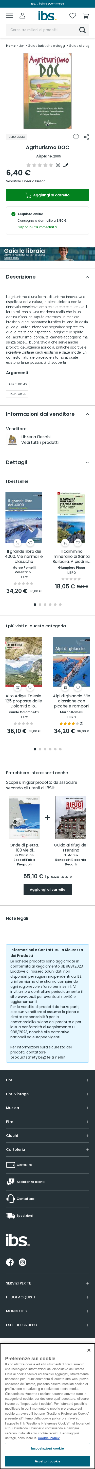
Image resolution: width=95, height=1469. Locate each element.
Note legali (17, 918)
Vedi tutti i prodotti (40, 442)
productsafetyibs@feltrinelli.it (38, 1057)
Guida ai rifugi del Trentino (70, 848)
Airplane (44, 156)
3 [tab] (45, 605)
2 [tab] (40, 605)
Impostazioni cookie (47, 1448)
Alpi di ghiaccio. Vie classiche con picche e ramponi (71, 701)
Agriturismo (18, 384)
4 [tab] (50, 605)
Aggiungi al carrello (51, 195)
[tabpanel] (48, 91)
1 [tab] (48, 125)
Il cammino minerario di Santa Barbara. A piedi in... (71, 556)
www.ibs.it (27, 996)
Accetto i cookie (47, 1461)
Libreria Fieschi (34, 181)
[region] (47, 1406)
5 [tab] (55, 605)
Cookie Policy (49, 1437)
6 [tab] (60, 605)
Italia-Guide (17, 394)
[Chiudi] (88, 1350)
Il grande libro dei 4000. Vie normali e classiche (24, 556)
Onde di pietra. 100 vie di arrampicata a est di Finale (24, 848)
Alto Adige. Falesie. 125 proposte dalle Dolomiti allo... (24, 701)
